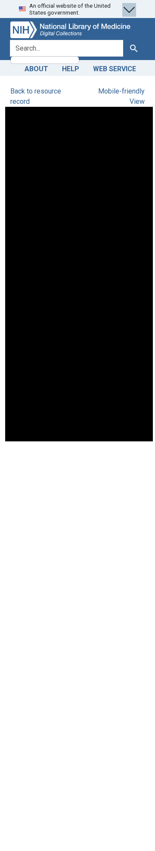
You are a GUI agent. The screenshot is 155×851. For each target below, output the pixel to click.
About (36, 69)
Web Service (114, 69)
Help (70, 69)
